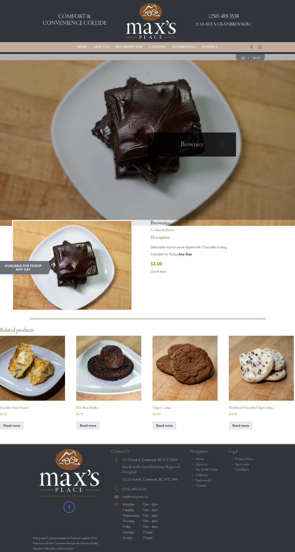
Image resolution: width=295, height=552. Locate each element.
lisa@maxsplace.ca (135, 496)
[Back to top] (289, 537)
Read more (12, 425)
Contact (210, 47)
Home (82, 47)
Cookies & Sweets (162, 230)
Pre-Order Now (129, 47)
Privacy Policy (244, 458)
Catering (157, 47)
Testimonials (184, 47)
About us (101, 47)
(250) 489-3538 (134, 488)
